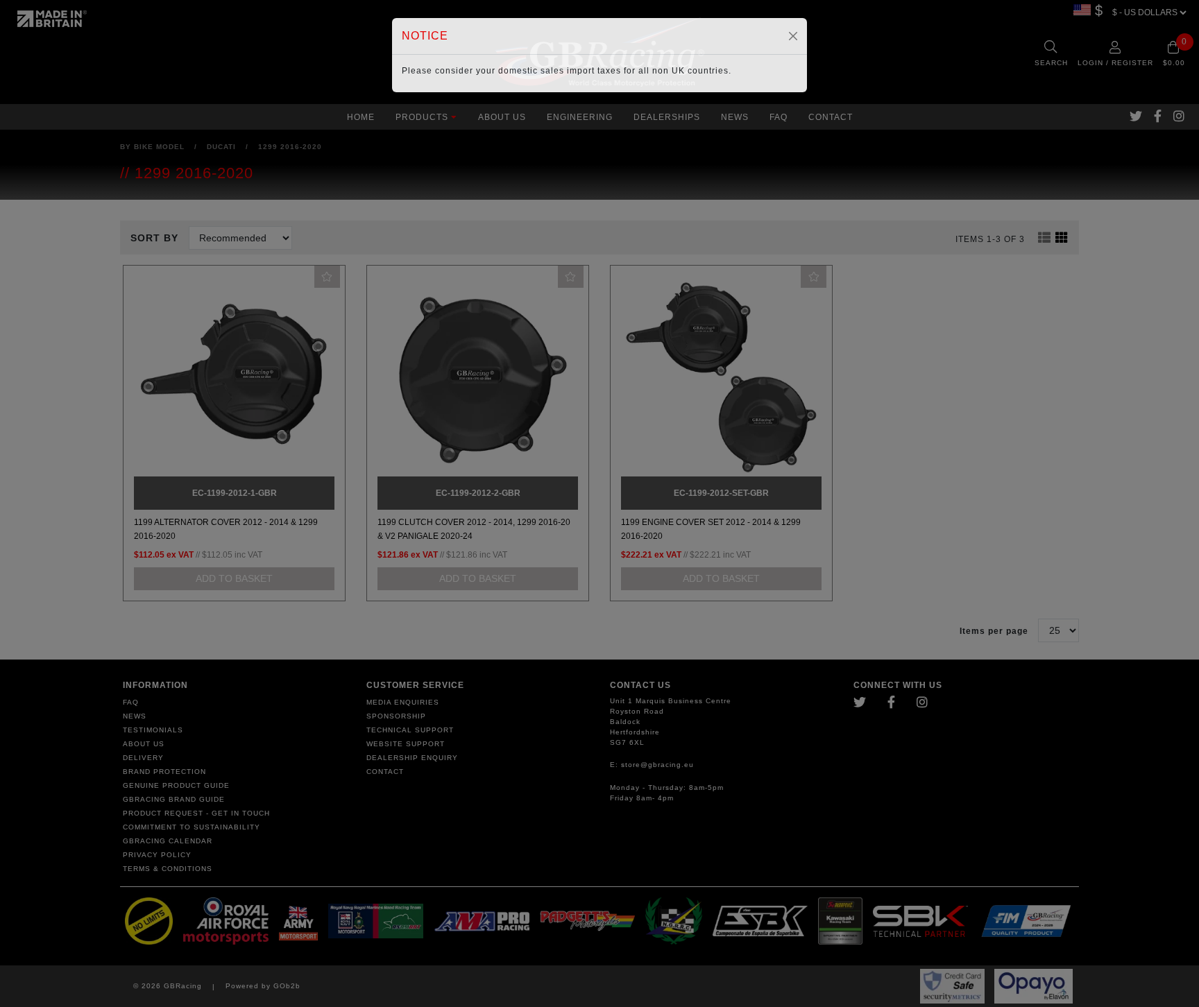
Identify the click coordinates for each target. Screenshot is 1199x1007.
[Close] (793, 36)
